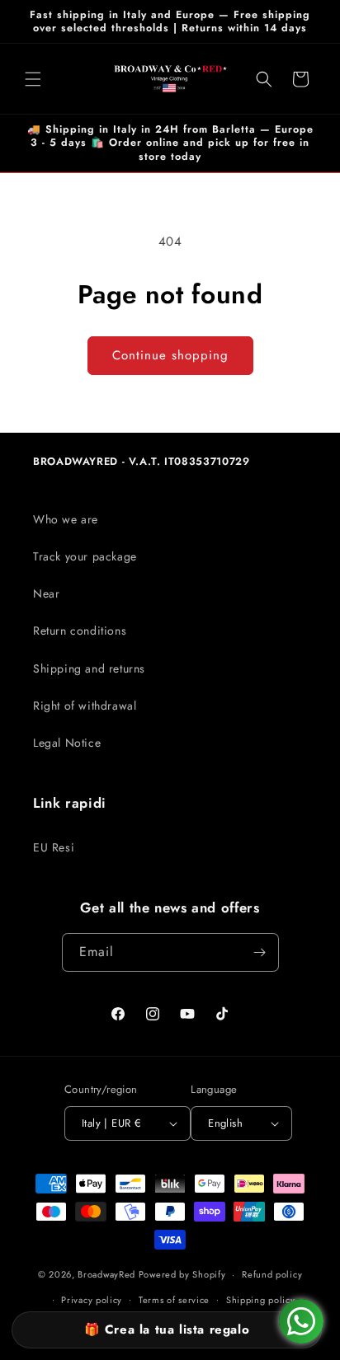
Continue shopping (170, 355)
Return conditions (79, 630)
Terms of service (174, 1299)
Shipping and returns (89, 668)
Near (46, 593)
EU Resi (53, 847)
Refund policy (272, 1274)
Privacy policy (91, 1299)
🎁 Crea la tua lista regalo (167, 1329)
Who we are (65, 519)
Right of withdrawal (84, 705)
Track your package (85, 556)
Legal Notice (67, 742)
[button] (33, 79)
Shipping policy (260, 1299)
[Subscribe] (260, 952)
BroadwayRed (106, 1274)
